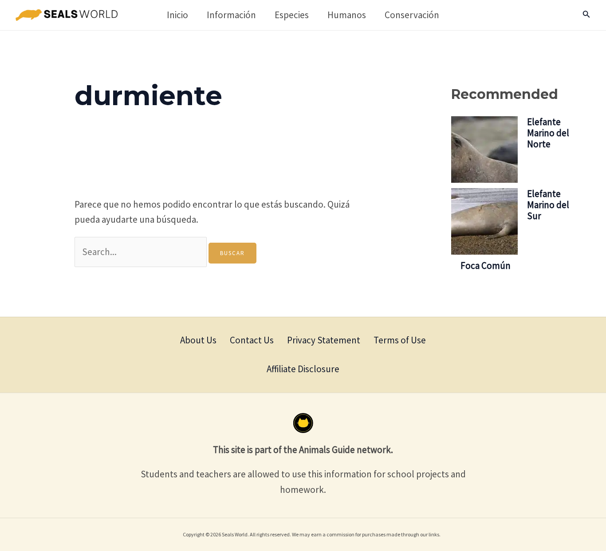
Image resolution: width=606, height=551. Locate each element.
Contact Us (252, 340)
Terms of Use (400, 340)
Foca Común (485, 265)
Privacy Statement (323, 340)
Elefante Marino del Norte (548, 132)
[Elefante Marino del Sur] (484, 221)
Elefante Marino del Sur (548, 204)
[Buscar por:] (142, 252)
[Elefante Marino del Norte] (484, 149)
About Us (198, 340)
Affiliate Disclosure (303, 369)
